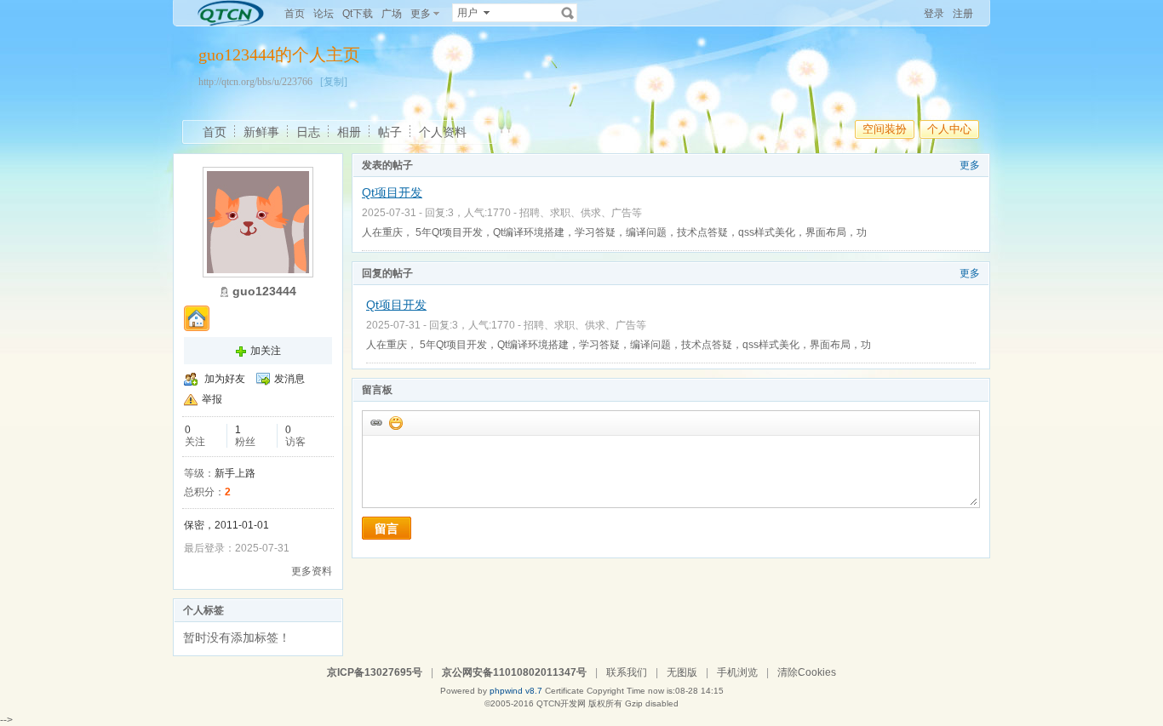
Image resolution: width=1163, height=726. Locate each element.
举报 (212, 399)
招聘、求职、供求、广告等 (580, 213)
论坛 (323, 14)
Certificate (564, 690)
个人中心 (949, 129)
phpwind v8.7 (516, 690)
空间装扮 (884, 129)
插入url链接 (375, 422)
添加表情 (395, 422)
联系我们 (626, 672)
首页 (294, 14)
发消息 (289, 379)
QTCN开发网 (561, 703)
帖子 (390, 132)
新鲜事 (261, 132)
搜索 (567, 12)
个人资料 (443, 132)
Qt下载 (357, 14)
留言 (386, 528)
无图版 (682, 672)
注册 (963, 14)
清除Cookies (806, 672)
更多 (970, 165)
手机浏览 (737, 672)
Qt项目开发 (392, 192)
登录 (934, 14)
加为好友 (224, 379)
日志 (308, 132)
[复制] (333, 82)
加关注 (265, 351)
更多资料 (311, 571)
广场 (391, 14)
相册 (349, 132)
